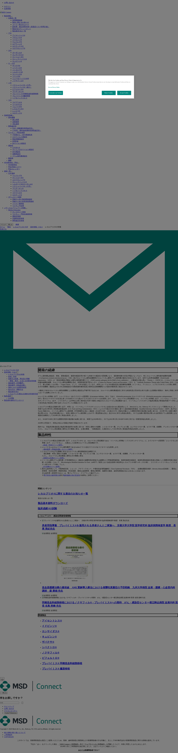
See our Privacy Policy (54, 87)
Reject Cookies (109, 92)
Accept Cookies (124, 92)
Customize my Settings (55, 92)
